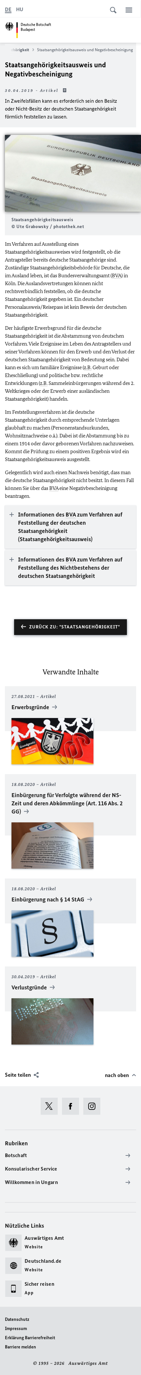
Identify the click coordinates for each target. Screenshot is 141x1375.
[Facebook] (72, 1106)
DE (8, 9)
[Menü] (129, 10)
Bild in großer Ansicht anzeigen (73, 173)
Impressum (16, 1328)
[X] (51, 1106)
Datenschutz (17, 1319)
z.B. (87, 367)
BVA (116, 275)
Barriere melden (20, 1347)
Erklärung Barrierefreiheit (30, 1338)
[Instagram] (94, 1106)
